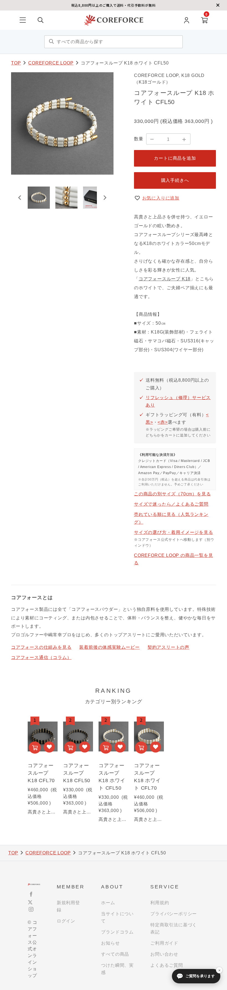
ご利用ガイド (164, 943)
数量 (138, 138)
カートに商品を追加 (175, 158)
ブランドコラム (117, 932)
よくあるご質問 (166, 965)
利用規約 (159, 902)
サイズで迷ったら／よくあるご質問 (171, 504)
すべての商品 (115, 954)
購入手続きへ (175, 180)
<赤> (162, 422)
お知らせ (110, 943)
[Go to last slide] (20, 198)
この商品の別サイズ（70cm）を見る (172, 494)
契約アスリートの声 (168, 647)
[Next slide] (105, 198)
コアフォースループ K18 (164, 278)
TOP (16, 63)
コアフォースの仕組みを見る (41, 647)
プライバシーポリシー (173, 913)
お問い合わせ (164, 954)
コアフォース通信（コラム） (41, 657)
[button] (39, 197)
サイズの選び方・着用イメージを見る (173, 532)
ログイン (66, 921)
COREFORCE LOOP (50, 63)
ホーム (108, 902)
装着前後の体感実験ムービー (109, 647)
